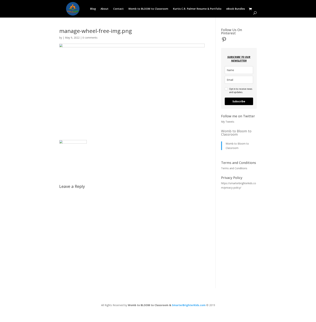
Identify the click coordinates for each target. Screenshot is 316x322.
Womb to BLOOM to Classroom (148, 8)
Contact (118, 8)
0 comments (89, 37)
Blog (93, 8)
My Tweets (227, 121)
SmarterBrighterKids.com (189, 305)
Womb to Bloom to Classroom (236, 133)
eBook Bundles (235, 8)
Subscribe (238, 101)
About (104, 8)
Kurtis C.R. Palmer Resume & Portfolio (197, 8)
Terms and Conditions (234, 168)
